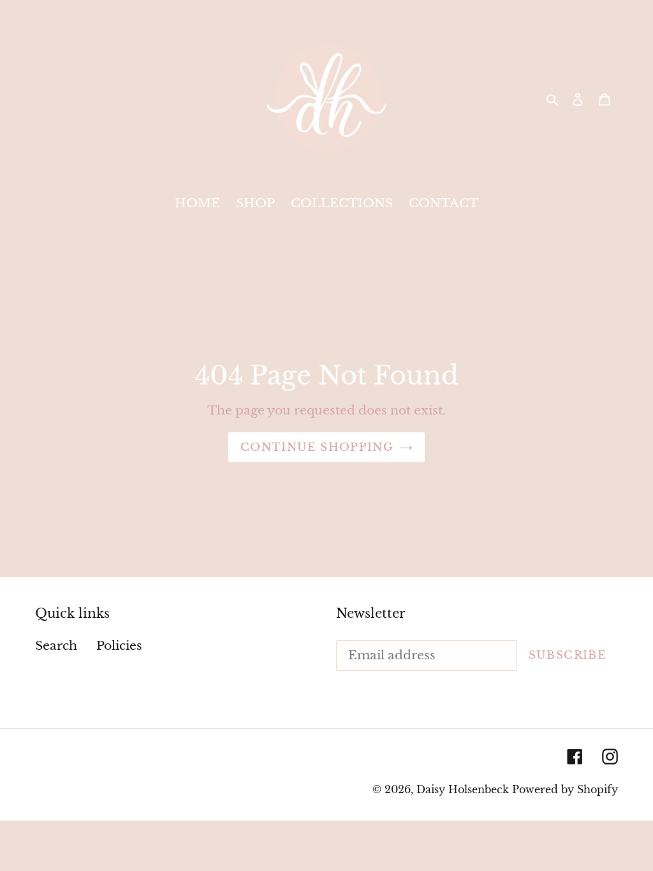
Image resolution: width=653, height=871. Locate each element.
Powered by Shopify (565, 789)
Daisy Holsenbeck (462, 789)
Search (56, 645)
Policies (119, 645)
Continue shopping (316, 447)
